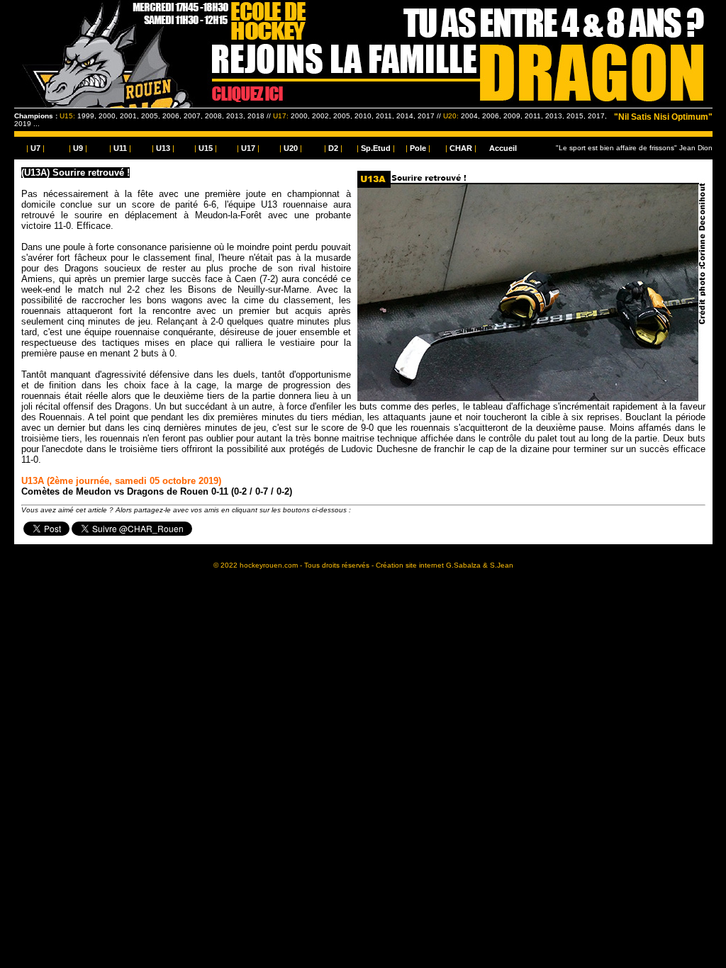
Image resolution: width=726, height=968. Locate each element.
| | (35, 148)
